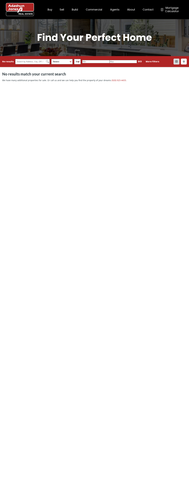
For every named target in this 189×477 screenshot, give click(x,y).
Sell (62, 9)
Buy (50, 9)
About (131, 9)
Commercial (94, 9)
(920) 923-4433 (119, 80)
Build (75, 9)
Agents (114, 9)
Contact (148, 9)
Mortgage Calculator (172, 9)
